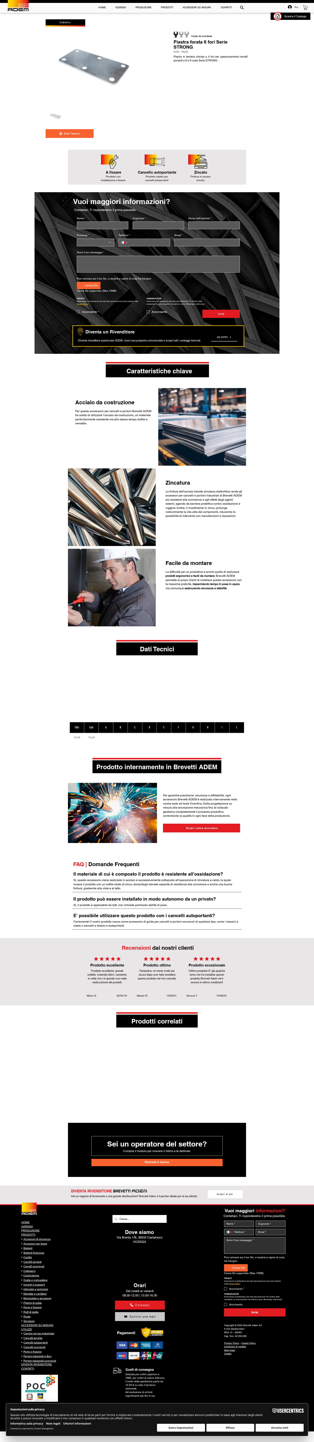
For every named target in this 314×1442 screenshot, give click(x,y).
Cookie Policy (248, 1343)
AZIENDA (27, 1226)
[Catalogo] (277, 16)
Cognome (139, 218)
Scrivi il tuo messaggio (90, 252)
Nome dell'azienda (199, 218)
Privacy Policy (231, 1343)
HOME (25, 1222)
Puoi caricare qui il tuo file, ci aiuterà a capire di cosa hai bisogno (114, 278)
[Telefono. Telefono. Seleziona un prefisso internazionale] (124, 242)
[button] (306, 7)
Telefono (124, 235)
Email (178, 235)
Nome (81, 218)
